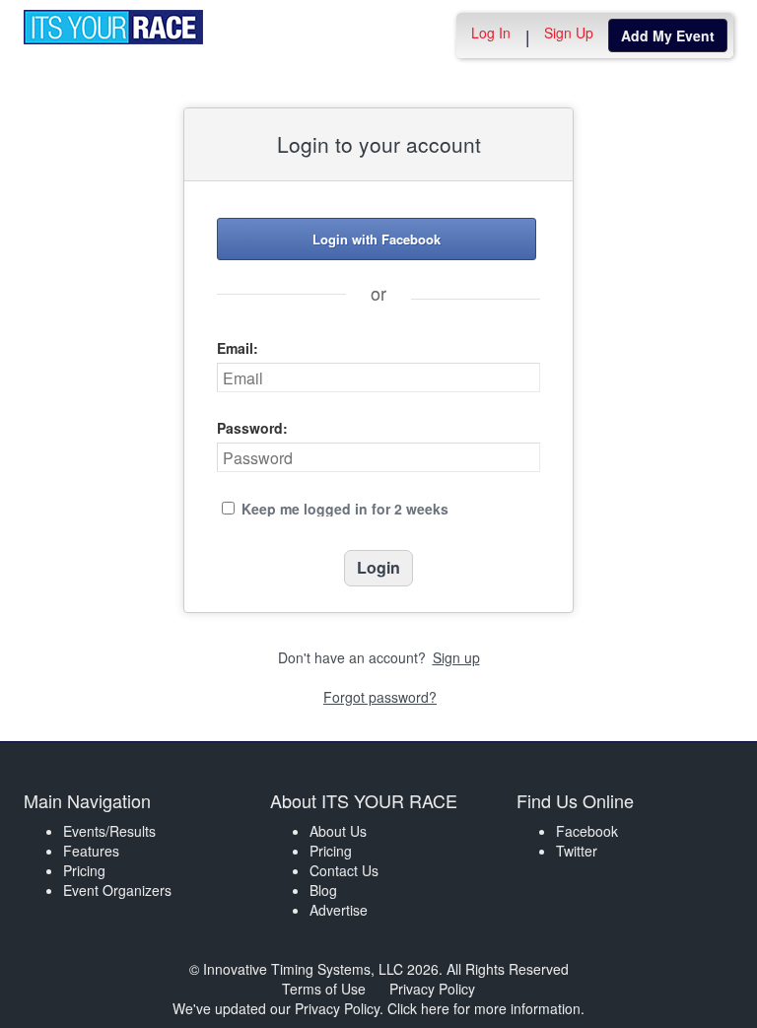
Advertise (339, 910)
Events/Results (109, 831)
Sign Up (568, 32)
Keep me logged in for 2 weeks (344, 508)
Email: (237, 348)
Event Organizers (117, 890)
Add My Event (668, 35)
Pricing (84, 870)
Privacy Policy (432, 988)
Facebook (587, 831)
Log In (491, 32)
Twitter (576, 850)
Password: (252, 428)
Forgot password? (380, 697)
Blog (323, 890)
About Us (338, 831)
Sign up (456, 657)
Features (91, 850)
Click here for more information (484, 1008)
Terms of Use (324, 988)
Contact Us (344, 870)
